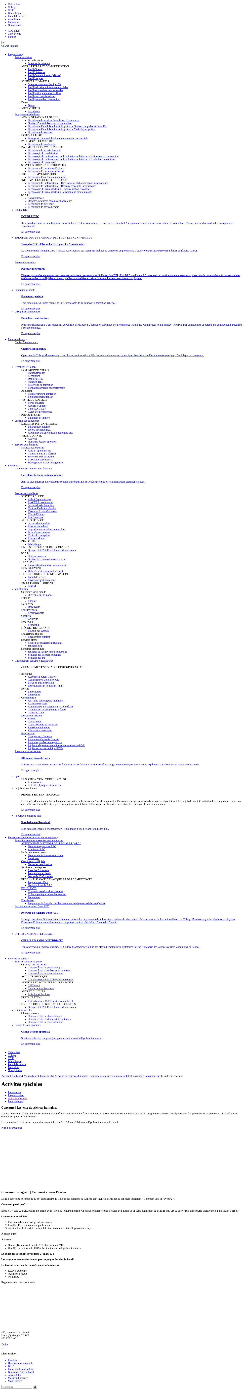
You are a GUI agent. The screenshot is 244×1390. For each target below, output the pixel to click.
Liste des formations (38, 870)
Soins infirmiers (36, 198)
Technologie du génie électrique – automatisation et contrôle (59, 189)
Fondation (13, 22)
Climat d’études (36, 514)
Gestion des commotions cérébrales (46, 559)
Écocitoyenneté (29, 609)
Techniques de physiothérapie (43, 206)
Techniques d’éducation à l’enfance (46, 168)
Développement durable (20, 1363)
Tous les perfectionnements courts (45, 855)
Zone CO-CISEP (37, 408)
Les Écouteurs (35, 517)
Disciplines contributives (27, 311)
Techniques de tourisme (40, 132)
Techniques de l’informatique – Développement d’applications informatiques (68, 183)
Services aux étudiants (26, 444)
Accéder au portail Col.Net (42, 676)
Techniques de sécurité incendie (44, 150)
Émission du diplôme (39, 727)
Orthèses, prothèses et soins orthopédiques (50, 200)
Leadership (34, 624)
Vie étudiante (21, 589)
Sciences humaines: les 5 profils (44, 84)
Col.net (5, 45)
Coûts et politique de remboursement (47, 894)
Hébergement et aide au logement (45, 462)
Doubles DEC (35, 378)
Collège (12, 7)
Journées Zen (35, 645)
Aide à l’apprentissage (39, 450)
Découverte (34, 606)
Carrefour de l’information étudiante (33, 468)
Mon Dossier (15, 1381)
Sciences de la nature (39, 63)
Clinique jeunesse (37, 556)
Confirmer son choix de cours (43, 679)
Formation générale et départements (46, 387)
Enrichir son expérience (27, 420)
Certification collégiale (33, 861)
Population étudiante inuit (28, 815)
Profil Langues (35, 78)
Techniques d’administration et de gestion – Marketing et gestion (61, 129)
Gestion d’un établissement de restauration (50, 123)
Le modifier (34, 694)
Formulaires (34, 897)
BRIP (11, 1366)
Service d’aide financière (41, 456)
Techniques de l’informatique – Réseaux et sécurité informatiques (62, 186)
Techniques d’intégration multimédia (47, 177)
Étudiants (13, 465)
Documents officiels (31, 715)
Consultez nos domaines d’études (45, 891)
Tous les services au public (28, 961)
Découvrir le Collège (26, 366)
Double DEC (22, 209)
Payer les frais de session (41, 682)
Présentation (14, 1092)
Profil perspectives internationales (45, 90)
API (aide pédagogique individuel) (46, 700)
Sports (18, 776)
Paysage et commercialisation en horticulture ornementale (58, 138)
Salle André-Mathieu (39, 994)
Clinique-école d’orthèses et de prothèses (49, 970)
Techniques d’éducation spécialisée (46, 171)
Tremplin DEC (35, 381)
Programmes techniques (27, 114)
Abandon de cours (37, 703)
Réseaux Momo (36, 538)
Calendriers (14, 4)
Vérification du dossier (40, 730)
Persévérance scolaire (39, 532)
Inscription (33, 858)
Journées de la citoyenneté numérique (47, 651)
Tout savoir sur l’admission (42, 393)
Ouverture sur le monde (40, 595)
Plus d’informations (11, 1127)
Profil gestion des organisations (44, 99)
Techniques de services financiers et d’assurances (53, 120)
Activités (32, 438)
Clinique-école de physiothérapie (45, 967)
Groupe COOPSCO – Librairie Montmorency (52, 550)
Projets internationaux (39, 429)
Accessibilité (14, 1375)
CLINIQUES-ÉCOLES (34, 964)
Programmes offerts (38, 882)
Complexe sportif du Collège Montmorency (51, 979)
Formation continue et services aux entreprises (32, 837)
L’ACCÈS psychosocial (40, 459)
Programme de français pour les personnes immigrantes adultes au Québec (66, 903)
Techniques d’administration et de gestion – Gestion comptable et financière (67, 126)
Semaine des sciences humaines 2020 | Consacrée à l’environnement (126, 1076)
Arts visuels (34, 111)
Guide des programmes (40, 411)
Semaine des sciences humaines (44, 654)
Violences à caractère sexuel (42, 511)
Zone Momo (14, 19)
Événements (46, 1076)
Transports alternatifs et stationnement (47, 565)
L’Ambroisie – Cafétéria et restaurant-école (51, 1001)
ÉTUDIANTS (29, 888)
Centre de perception (39, 535)
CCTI (11, 10)
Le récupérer (34, 691)
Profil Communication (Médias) (44, 75)
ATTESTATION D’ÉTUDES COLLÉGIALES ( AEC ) (51, 843)
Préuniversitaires (23, 57)
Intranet (12, 36)
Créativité (26, 615)
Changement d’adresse (40, 736)
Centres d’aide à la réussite (42, 453)
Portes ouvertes (36, 402)
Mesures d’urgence (18, 1378)
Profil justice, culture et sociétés (44, 93)
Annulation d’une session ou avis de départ (50, 706)
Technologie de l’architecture (43, 153)
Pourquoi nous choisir (39, 873)
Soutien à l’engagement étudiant (44, 642)
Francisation (27, 900)
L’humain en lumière (39, 417)
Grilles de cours (36, 712)
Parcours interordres (25, 262)
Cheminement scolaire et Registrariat (34, 660)
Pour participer (15, 1101)
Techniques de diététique (41, 203)
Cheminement (28, 697)
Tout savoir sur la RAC (40, 885)
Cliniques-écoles (23, 1010)
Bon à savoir (28, 733)
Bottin (4, 1344)
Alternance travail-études (41, 432)
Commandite (34, 721)
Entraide (32, 600)
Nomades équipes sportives (42, 441)
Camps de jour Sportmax (41, 988)
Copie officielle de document (43, 724)
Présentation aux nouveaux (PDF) (45, 685)
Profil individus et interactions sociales (48, 87)
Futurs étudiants (16, 339)
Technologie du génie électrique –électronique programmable (60, 192)
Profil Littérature (36, 72)
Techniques (34, 375)
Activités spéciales (17, 1098)
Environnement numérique (42, 580)
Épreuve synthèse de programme (45, 742)
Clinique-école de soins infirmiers (45, 973)
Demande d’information (40, 876)
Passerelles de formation (40, 384)
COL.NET (13, 30)
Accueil (5, 1076)
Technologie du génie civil (42, 162)
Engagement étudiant (39, 426)
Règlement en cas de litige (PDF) (45, 748)
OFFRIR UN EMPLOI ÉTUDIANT (34, 933)
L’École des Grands (38, 630)
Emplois (12, 1360)
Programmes (15, 54)
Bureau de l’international (21, 1372)
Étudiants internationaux (40, 396)
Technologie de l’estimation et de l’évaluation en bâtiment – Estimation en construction (73, 156)
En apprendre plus (30, 231)
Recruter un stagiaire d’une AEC (32, 906)
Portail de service (17, 16)
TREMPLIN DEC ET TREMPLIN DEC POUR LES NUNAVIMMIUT (53, 237)
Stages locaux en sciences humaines (46, 529)
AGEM (32, 586)
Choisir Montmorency (26, 342)
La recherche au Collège (21, 1369)
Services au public (18, 958)
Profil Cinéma (35, 69)
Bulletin (32, 718)
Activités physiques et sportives (44, 785)
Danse (31, 105)
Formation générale (25, 290)
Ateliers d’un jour (37, 405)
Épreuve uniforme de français (43, 739)
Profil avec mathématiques (41, 96)
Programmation (16, 1095)
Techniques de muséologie (42, 144)
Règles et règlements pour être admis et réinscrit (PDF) (56, 745)
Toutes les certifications (40, 864)
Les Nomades (35, 782)
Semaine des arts (36, 657)
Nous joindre (15, 25)
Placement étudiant (38, 526)
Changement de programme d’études (47, 709)
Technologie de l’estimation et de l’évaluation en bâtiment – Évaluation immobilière (71, 159)
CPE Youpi (34, 985)
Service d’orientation (39, 523)
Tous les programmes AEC (42, 846)
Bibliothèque (14, 13)
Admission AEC (36, 849)
